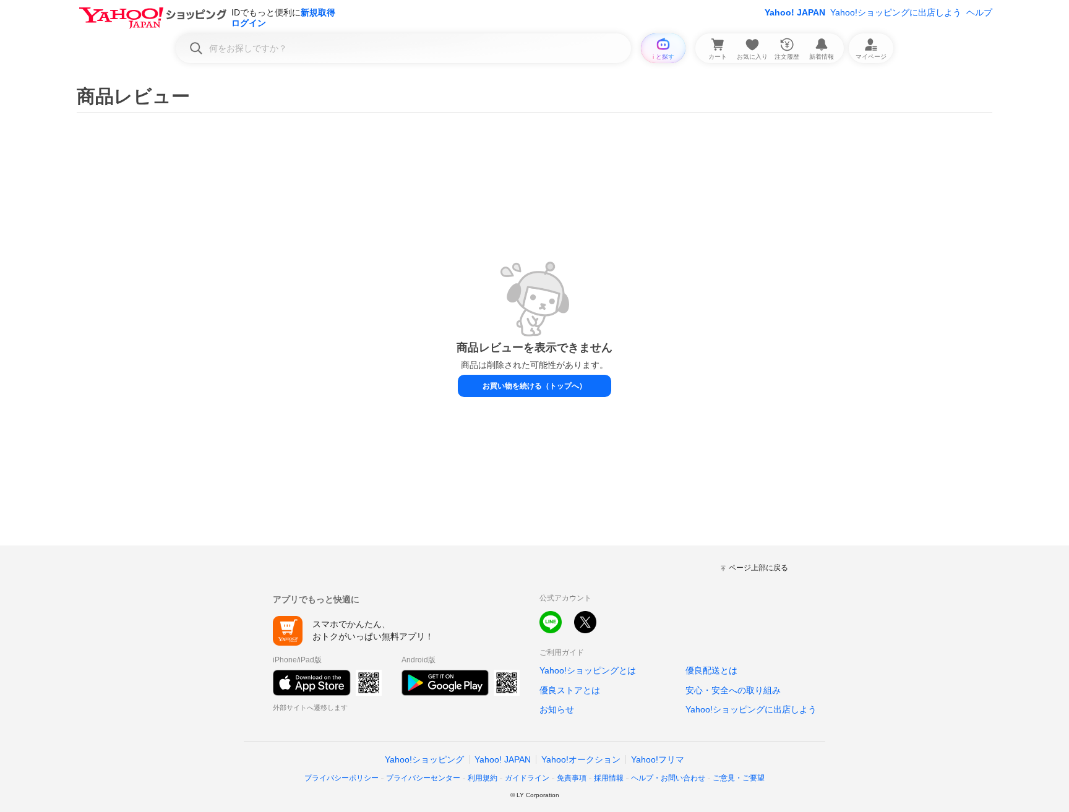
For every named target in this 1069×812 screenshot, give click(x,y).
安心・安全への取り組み (733, 690)
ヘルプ (979, 12)
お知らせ (556, 709)
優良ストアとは (569, 690)
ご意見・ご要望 (739, 778)
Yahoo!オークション (580, 759)
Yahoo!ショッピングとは (587, 670)
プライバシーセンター (423, 778)
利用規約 (482, 778)
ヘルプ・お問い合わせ (668, 778)
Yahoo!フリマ (657, 759)
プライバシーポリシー (341, 778)
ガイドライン (527, 778)
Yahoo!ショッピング (424, 759)
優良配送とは (711, 670)
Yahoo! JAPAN (795, 12)
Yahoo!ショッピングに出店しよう (895, 12)
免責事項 (571, 778)
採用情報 (609, 778)
